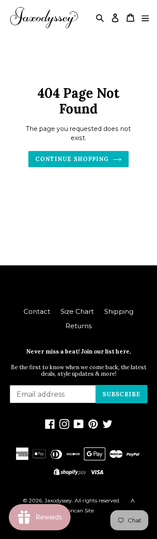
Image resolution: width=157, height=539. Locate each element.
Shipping (118, 311)
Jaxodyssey (58, 500)
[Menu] (145, 17)
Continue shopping (72, 159)
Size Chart (77, 311)
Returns (78, 326)
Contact (37, 311)
